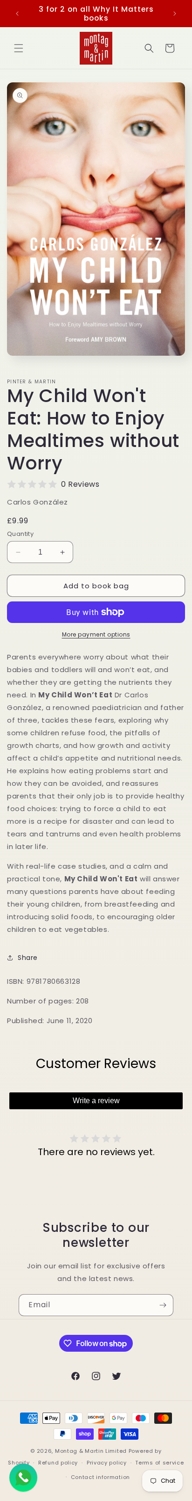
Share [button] (28, 957)
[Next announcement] (175, 13)
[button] (18, 48)
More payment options (96, 634)
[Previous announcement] (17, 13)
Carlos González (37, 502)
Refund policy (58, 1462)
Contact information (100, 1477)
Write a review (96, 1101)
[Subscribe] (162, 1305)
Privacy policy (107, 1462)
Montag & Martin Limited (91, 1451)
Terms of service (159, 1462)
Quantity (20, 533)
